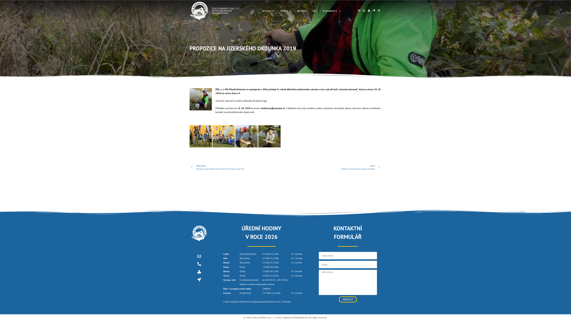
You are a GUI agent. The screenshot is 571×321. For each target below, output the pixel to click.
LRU (315, 11)
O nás (284, 11)
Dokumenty (330, 11)
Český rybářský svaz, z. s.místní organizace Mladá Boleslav (225, 10)
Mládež (302, 11)
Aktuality (268, 11)
